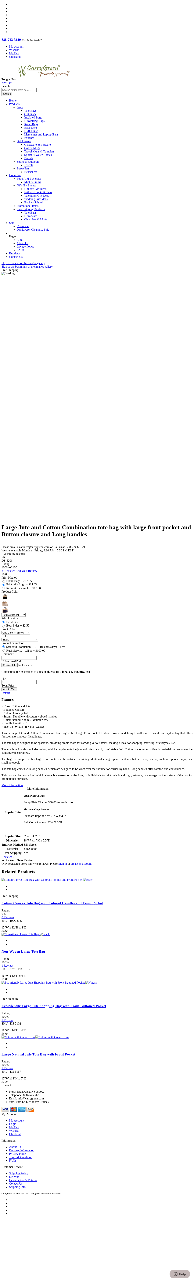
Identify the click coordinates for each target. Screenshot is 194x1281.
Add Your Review (26, 570)
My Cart (14, 53)
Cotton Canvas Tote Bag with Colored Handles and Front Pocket (52, 903)
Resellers (14, 253)
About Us (22, 243)
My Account (16, 1120)
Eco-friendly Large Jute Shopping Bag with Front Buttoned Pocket (54, 1006)
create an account (81, 863)
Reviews (8, 856)
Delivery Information (21, 1150)
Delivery (14, 1176)
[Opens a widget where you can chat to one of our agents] (179, 1274)
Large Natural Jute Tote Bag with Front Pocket (38, 1054)
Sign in (62, 863)
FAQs (20, 250)
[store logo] (44, 79)
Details (6, 692)
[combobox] (19, 90)
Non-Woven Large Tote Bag (23, 951)
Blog (20, 239)
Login (12, 1123)
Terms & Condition (20, 1157)
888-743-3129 (11, 40)
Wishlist (14, 50)
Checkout (15, 56)
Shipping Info (17, 1187)
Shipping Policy (18, 1173)
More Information (12, 785)
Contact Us (16, 256)
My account (16, 46)
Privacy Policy (25, 246)
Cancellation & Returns (23, 1180)
